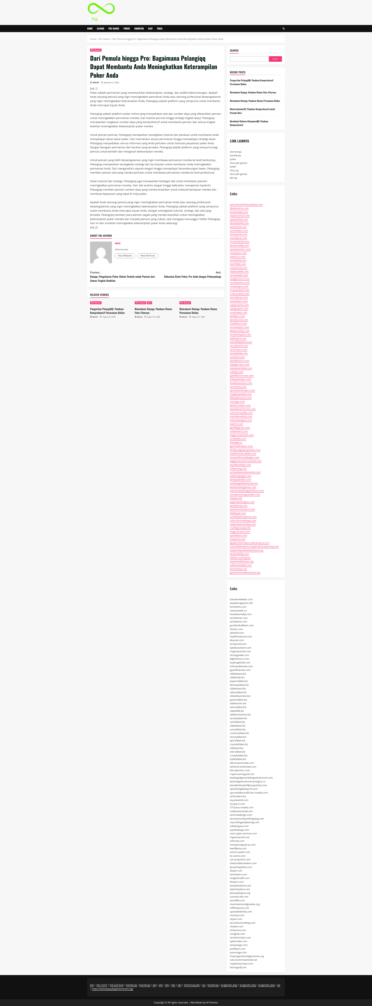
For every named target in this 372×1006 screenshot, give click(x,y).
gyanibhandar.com (240, 670)
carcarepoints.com (240, 859)
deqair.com (236, 870)
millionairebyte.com (241, 565)
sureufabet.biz (238, 729)
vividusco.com (237, 256)
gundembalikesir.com (242, 625)
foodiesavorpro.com (241, 383)
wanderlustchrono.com (243, 409)
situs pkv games (238, 163)
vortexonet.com (238, 234)
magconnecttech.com (242, 435)
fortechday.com (238, 568)
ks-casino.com (237, 855)
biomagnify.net (238, 967)
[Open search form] (284, 28)
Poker (127, 28)
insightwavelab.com (241, 394)
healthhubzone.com (241, 636)
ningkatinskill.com (240, 878)
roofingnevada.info (240, 528)
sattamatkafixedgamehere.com (247, 490)
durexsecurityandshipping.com (247, 818)
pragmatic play (229, 985)
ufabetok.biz (236, 748)
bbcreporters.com (240, 770)
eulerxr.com (236, 424)
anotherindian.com (240, 937)
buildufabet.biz (238, 759)
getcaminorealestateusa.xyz (245, 572)
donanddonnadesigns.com (244, 457)
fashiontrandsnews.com (243, 766)
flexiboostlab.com (239, 331)
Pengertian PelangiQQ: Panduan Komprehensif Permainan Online (107, 310)
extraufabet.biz (238, 707)
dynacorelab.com (239, 245)
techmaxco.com (238, 349)
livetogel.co (236, 442)
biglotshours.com (239, 658)
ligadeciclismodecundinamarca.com (249, 542)
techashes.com (238, 606)
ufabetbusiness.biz (240, 696)
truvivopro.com (238, 252)
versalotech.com (239, 345)
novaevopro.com (239, 286)
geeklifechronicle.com (242, 375)
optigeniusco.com (240, 278)
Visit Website (125, 255)
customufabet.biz (239, 733)
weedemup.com (238, 505)
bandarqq (235, 155)
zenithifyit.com (238, 264)
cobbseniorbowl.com (241, 811)
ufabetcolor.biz (238, 703)
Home (90, 28)
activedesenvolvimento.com (245, 472)
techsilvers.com (238, 874)
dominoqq (235, 151)
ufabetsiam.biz (238, 688)
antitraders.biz (238, 796)
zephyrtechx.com (239, 305)
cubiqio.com (236, 371)
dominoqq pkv (192, 985)
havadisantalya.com (241, 614)
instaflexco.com (238, 323)
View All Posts (147, 255)
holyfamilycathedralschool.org (246, 550)
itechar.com (236, 629)
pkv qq (233, 177)
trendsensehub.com (241, 416)
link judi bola (117, 985)
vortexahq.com (238, 260)
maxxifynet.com (238, 238)
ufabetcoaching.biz (240, 557)
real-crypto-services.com (243, 833)
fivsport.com (237, 881)
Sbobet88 (139, 28)
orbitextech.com (239, 431)
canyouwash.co (238, 610)
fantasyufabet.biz (239, 684)
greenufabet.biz (238, 699)
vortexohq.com (238, 386)
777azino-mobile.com (241, 807)
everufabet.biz (238, 751)
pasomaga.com (238, 952)
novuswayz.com (238, 312)
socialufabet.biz (238, 718)
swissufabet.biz (238, 692)
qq (203, 985)
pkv (92, 985)
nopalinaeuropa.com (241, 963)
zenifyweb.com (238, 438)
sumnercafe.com (239, 896)
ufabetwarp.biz (238, 673)
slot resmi (101, 985)
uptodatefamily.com (241, 911)
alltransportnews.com (242, 762)
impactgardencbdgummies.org (247, 956)
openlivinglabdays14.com (244, 788)
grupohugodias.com (241, 867)
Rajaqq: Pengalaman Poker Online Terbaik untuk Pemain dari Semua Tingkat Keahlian (122, 276)
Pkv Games (113, 28)
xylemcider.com (238, 941)
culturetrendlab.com (241, 412)
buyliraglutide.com (240, 662)
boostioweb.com (239, 212)
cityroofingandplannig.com (244, 822)
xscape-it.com (237, 803)
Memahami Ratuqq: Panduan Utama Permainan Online (198, 310)
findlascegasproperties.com (245, 450)
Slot (150, 28)
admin (96, 82)
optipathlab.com (239, 219)
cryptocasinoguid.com (242, 774)
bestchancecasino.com (242, 509)
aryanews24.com (239, 800)
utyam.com (236, 919)
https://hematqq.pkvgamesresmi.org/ (112, 988)
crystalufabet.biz (239, 744)
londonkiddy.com (239, 554)
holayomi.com (237, 539)
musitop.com (237, 915)
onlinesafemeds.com (241, 666)
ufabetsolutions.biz (240, 714)
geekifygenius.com (240, 427)
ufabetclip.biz (237, 677)
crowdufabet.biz (239, 755)
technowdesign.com (241, 814)
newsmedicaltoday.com (243, 524)
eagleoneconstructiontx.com (245, 461)
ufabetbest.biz (238, 725)
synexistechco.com (240, 249)
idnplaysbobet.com (240, 479)
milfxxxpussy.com (239, 907)
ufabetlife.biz (237, 710)
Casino (100, 28)
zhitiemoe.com (238, 930)
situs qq (234, 170)
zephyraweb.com (239, 271)
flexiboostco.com (239, 208)
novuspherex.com (240, 282)
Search (234, 50)
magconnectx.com (240, 531)
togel (160, 28)
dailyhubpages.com (240, 476)
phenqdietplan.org (240, 893)
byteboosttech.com (240, 647)
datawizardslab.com (241, 368)
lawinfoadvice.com (240, 889)
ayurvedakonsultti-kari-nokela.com (249, 792)
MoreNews (196, 1002)
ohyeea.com (236, 926)
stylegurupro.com (240, 364)
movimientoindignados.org (245, 904)
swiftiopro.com (238, 338)
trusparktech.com (240, 290)
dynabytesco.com (239, 360)
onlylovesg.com (238, 468)
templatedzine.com (240, 885)
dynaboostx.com (239, 319)
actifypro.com (237, 316)
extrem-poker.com (240, 852)
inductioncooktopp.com (243, 520)
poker (233, 159)
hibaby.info (236, 498)
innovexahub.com (240, 241)
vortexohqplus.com (240, 334)
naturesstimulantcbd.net (243, 959)
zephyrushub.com (240, 215)
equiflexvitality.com (240, 464)
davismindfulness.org (241, 561)
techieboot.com (238, 621)
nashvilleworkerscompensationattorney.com (254, 546)
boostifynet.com (239, 297)
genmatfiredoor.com (241, 446)
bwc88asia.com (238, 848)
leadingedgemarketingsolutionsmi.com (251, 777)
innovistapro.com (239, 327)
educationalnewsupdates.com (246, 204)
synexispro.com (238, 535)
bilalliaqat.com (238, 513)
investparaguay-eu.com (243, 844)
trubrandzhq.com (239, 293)
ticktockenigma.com (241, 420)
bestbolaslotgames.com (243, 487)
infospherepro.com (240, 379)
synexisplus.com (239, 230)
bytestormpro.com (240, 405)
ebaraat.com (237, 640)
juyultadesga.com (239, 829)
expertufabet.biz (239, 681)
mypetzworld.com (240, 837)
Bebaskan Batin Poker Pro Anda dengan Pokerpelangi (192, 274)
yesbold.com (237, 632)
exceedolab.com (239, 353)
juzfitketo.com (237, 948)
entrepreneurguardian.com (245, 494)
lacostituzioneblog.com (242, 922)
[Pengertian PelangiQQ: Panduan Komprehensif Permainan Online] (111, 303)
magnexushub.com (240, 651)
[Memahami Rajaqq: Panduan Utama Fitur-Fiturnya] (155, 303)
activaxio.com (237, 357)
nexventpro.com (239, 301)
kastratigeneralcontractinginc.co (247, 781)
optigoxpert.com (239, 308)
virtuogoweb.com (239, 655)
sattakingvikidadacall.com (244, 483)
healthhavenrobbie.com (243, 453)
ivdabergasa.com (239, 826)
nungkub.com (237, 933)
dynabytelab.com (239, 223)
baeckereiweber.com (241, 599)
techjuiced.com (238, 644)
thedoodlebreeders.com (243, 863)
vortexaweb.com (239, 275)
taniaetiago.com (239, 945)
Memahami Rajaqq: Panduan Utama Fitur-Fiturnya (153, 310)
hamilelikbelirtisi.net (241, 342)
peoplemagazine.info (241, 603)
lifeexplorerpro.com (241, 397)
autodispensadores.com (243, 516)
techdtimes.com (239, 618)
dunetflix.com (237, 900)
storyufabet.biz (238, 736)
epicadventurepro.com (242, 390)
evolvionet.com (238, 226)
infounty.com (237, 840)
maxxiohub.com (238, 267)
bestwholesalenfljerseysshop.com (248, 785)
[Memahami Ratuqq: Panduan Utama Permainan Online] (200, 303)
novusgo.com (237, 401)
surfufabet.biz (237, 722)
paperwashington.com (242, 502)
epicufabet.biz (237, 740)
